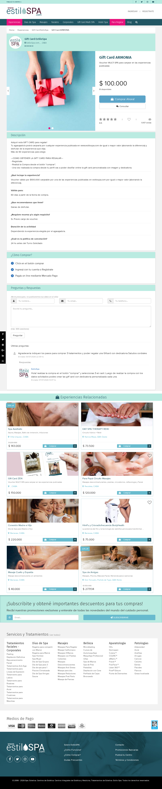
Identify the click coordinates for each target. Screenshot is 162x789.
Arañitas (138, 653)
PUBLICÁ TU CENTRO (14, 2)
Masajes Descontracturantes (66, 663)
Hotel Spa (103, 22)
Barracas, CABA (17, 533)
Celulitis (138, 661)
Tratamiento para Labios (14, 676)
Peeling (10, 654)
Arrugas (137, 655)
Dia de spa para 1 (39, 667)
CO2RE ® (113, 655)
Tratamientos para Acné (15, 688)
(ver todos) (55, 635)
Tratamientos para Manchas (15, 700)
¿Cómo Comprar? (72, 754)
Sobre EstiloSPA (72, 744)
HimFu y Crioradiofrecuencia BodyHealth (103, 525)
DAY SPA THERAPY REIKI (95, 429)
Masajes (43, 22)
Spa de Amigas (90, 572)
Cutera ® (112, 653)
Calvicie (137, 658)
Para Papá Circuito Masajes (96, 478)
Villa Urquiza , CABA (19, 437)
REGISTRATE (148, 11)
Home (11, 29)
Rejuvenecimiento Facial (14, 662)
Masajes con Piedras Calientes (67, 657)
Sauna (35, 676)
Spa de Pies (88, 664)
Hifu (111, 647)
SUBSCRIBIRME (120, 617)
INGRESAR (132, 11)
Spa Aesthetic (15, 429)
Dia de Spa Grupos (40, 661)
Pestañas (87, 667)
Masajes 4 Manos (65, 653)
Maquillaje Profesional (93, 655)
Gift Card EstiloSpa (40, 29)
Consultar (124, 106)
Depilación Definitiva (16, 657)
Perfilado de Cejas (91, 673)
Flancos (137, 670)
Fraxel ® (112, 661)
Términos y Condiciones (127, 759)
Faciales (55, 22)
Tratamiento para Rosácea (14, 682)
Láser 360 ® (114, 667)
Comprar (52, 446)
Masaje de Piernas (66, 679)
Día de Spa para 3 (40, 664)
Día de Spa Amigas (40, 673)
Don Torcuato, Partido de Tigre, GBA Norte (103, 580)
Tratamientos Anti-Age (17, 666)
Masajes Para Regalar (67, 647)
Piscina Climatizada (41, 670)
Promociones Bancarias (126, 749)
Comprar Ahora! (124, 99)
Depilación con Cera (92, 670)
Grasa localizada (141, 673)
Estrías (137, 664)
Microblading (89, 647)
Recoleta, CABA (91, 486)
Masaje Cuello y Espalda (20, 572)
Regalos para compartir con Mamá (42, 648)
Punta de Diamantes (118, 673)
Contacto (119, 744)
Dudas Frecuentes (73, 759)
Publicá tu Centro (123, 754)
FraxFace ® (113, 664)
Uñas (85, 658)
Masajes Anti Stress (66, 667)
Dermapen (113, 650)
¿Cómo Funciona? (72, 749)
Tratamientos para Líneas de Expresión (15, 670)
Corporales (68, 22)
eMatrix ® (113, 658)
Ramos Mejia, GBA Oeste (95, 437)
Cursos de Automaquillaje (90, 651)
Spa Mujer (36, 658)
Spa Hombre (37, 655)
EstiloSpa (35, 369)
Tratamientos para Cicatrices (15, 694)
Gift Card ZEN (15, 478)
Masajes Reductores (67, 673)
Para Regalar (117, 22)
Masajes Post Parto (66, 676)
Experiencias (14, 22)
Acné (136, 650)
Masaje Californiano (66, 650)
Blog (129, 22)
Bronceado (88, 676)
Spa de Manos (89, 661)
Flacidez (138, 667)
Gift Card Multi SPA (85, 22)
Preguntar (18, 335)
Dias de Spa (30, 22)
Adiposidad (139, 647)
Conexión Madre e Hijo (20, 525)
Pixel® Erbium (115, 670)
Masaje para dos (65, 670)
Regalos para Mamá (41, 653)
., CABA (13, 486)
